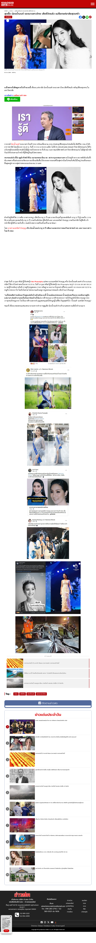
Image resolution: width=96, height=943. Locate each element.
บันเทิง (70, 909)
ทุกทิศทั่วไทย (70, 906)
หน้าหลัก (6, 11)
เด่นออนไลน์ (70, 903)
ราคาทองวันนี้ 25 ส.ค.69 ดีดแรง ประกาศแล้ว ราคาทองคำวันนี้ (41, 663)
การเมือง (70, 912)
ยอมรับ (6, 930)
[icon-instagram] (45, 922)
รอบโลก (84, 900)
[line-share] (87, 17)
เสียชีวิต (22, 694)
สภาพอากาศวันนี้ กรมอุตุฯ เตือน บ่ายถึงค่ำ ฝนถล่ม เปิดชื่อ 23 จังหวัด (43, 683)
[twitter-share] (83, 17)
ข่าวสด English (60, 926)
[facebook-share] (80, 17)
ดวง (84, 906)
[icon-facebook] (42, 922)
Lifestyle (84, 912)
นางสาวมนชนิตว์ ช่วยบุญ (17, 228)
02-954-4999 (25, 916)
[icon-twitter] (48, 922)
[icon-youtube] (52, 922)
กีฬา (84, 909)
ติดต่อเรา (41, 926)
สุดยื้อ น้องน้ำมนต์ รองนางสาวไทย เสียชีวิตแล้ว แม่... (25, 11)
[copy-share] (90, 17)
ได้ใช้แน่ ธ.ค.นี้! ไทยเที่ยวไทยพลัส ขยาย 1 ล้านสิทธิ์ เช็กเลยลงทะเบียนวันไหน (45, 673)
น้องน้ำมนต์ (34, 228)
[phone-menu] (92, 4)
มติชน (53, 926)
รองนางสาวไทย (41, 694)
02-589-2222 (24, 913)
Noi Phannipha (37, 281)
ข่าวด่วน (11, 11)
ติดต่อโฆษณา (48, 926)
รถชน (16, 694)
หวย (84, 903)
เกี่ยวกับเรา (34, 926)
